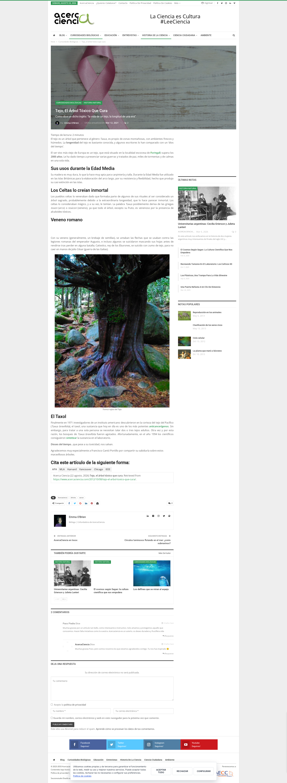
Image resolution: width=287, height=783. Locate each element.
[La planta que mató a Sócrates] (184, 354)
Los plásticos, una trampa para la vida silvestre (204, 275)
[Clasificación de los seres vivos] (184, 328)
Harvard (72, 469)
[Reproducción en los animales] (184, 316)
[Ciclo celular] (184, 341)
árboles (73, 497)
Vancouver (85, 469)
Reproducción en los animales (207, 312)
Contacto (123, 3)
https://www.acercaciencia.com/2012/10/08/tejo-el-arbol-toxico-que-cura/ (94, 479)
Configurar (204, 771)
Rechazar (182, 771)
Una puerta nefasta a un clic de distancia (200, 287)
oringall (156, 152)
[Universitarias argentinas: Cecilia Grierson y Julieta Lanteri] (72, 573)
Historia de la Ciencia (155, 35)
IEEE (108, 469)
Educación (110, 35)
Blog (62, 35)
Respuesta (169, 636)
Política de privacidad (140, 3)
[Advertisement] (112, 228)
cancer (81, 497)
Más (176, 3)
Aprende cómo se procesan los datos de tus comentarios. (125, 728)
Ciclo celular (199, 338)
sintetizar (71, 438)
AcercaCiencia (87, 3)
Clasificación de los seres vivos (207, 325)
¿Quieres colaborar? (106, 3)
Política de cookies (162, 3)
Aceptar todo (161, 771)
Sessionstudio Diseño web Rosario (65, 778)
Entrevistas (129, 35)
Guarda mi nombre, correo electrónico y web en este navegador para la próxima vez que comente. (106, 717)
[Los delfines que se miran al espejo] (151, 573)
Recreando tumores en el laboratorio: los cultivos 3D (206, 264)
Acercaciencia (62, 497)
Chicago (98, 469)
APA (54, 469)
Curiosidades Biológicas (84, 35)
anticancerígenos (159, 426)
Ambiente (206, 35)
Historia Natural (92, 103)
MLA (62, 469)
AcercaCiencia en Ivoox (65, 540)
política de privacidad (75, 704)
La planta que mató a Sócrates (207, 351)
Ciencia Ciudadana (184, 35)
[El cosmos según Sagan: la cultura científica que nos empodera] (112, 573)
